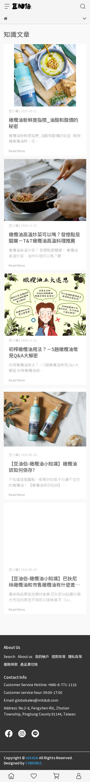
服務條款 (11, 664)
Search (9, 656)
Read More (17, 150)
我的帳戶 (42, 656)
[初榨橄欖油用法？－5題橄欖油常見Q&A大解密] (45, 304)
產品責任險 (29, 664)
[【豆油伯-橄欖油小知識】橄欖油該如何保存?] (45, 419)
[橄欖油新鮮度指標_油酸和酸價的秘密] (45, 75)
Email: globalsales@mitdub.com (31, 700)
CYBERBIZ (33, 762)
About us (25, 656)
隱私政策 (75, 656)
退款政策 (59, 656)
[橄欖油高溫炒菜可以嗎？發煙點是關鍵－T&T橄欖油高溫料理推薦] (45, 190)
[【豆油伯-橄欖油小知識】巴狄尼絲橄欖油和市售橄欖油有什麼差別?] (45, 534)
